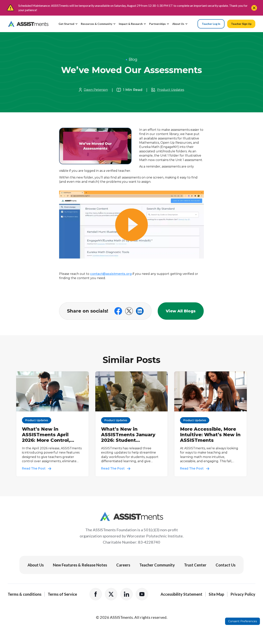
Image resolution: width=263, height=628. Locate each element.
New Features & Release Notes (80, 565)
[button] (69, 25)
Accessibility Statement (181, 594)
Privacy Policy (242, 594)
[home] (28, 23)
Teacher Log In (211, 23)
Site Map (216, 594)
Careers (123, 565)
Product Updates (170, 90)
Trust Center (195, 565)
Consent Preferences (242, 621)
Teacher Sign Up (241, 23)
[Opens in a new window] (131, 227)
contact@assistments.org (111, 274)
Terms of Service (62, 594)
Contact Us (225, 565)
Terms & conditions (24, 594)
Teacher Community (157, 565)
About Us (36, 565)
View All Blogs (181, 311)
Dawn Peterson (96, 90)
